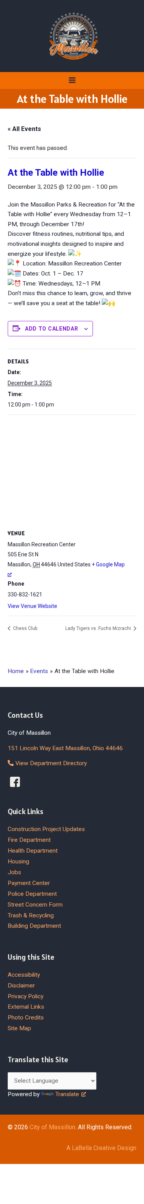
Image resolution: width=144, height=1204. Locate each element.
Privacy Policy (25, 996)
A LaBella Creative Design (101, 1148)
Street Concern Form (35, 904)
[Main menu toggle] (72, 80)
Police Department (32, 893)
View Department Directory (50, 763)
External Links (26, 1006)
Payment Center (29, 883)
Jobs (14, 872)
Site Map (19, 1028)
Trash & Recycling (31, 915)
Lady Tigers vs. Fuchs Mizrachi (98, 628)
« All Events (24, 129)
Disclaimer (21, 985)
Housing (18, 861)
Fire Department (29, 839)
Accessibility (24, 974)
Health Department (33, 850)
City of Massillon (52, 1127)
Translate (67, 1094)
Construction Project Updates (46, 829)
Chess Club (24, 628)
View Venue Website (32, 606)
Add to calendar (51, 329)
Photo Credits (26, 1017)
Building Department (34, 925)
